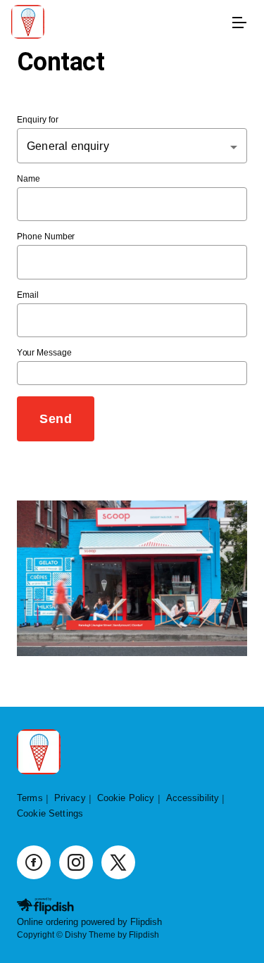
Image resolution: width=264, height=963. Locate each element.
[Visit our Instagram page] (76, 862)
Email (28, 294)
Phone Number (46, 236)
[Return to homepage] (39, 752)
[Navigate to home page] (118, 23)
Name (28, 178)
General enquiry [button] (68, 146)
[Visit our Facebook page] (34, 862)
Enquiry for (37, 120)
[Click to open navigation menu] (239, 22)
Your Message (44, 353)
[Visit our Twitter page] (118, 862)
